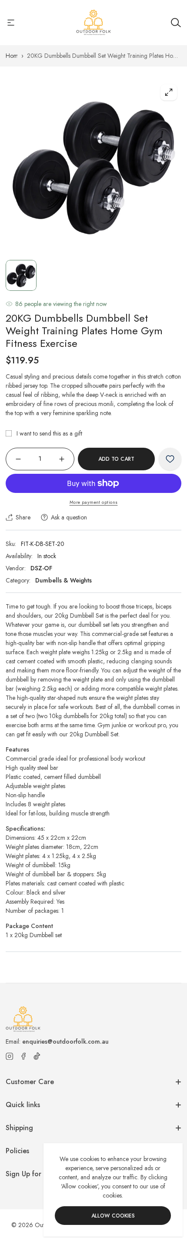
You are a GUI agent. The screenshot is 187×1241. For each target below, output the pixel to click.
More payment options (94, 502)
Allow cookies (113, 1216)
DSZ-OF (41, 568)
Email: (57, 1041)
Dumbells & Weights (63, 580)
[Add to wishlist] (170, 459)
